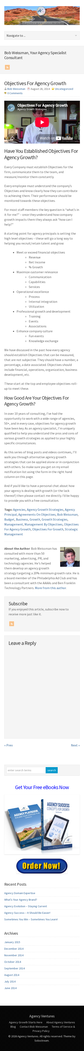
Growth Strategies (54, 519)
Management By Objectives (43, 524)
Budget (9, 519)
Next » (75, 745)
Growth (35, 519)
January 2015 (12, 942)
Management (13, 524)
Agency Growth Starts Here (25, 1022)
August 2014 (11, 975)
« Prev (8, 745)
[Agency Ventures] (42, 24)
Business (22, 519)
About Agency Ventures (60, 1022)
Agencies (19, 509)
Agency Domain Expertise (19, 893)
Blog (13, 1026)
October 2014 (12, 962)
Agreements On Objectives (37, 514)
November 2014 (13, 955)
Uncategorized (64, 89)
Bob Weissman (16, 89)
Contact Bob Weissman (34, 1026)
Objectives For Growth (47, 529)
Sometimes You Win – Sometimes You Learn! (31, 919)
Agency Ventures (42, 1016)
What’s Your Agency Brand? (20, 899)
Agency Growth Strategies (45, 509)
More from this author (50, 588)
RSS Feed (7, 67)
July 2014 (9, 981)
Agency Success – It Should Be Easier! (27, 913)
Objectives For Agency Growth (35, 83)
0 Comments (15, 93)
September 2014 (14, 968)
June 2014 (10, 988)
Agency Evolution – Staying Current (25, 906)
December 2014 (13, 948)
